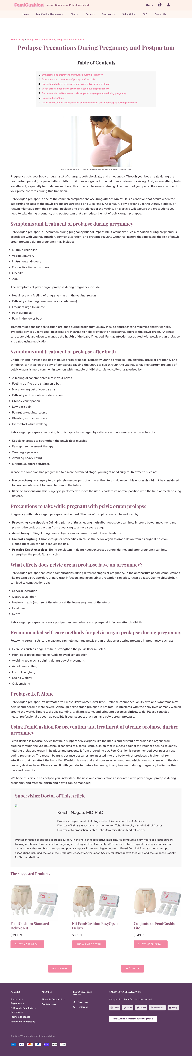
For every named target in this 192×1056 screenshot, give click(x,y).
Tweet (143, 1008)
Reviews (90, 14)
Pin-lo (129, 1008)
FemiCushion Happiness (48, 14)
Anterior (61, 968)
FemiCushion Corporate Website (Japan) (133, 1018)
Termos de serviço (20, 1017)
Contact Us (160, 14)
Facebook (83, 1002)
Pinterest (83, 1007)
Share (116, 1008)
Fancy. (174, 1008)
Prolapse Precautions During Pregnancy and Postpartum (56, 39)
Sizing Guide (128, 14)
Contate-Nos (49, 1004)
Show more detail (27, 944)
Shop (73, 14)
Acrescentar (159, 1008)
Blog (21, 39)
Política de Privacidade (22, 1021)
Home (25, 14)
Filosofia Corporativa (53, 999)
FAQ (145, 14)
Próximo (131, 968)
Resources (107, 14)
